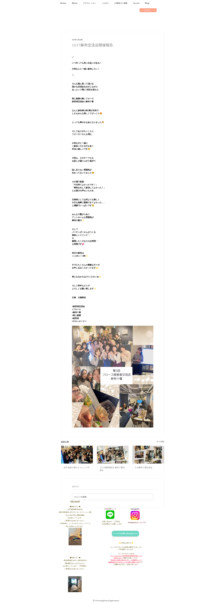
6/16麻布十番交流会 (143, 467)
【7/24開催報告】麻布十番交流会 (112, 468)
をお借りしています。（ (71, 566)
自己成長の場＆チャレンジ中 (76, 467)
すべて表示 (160, 441)
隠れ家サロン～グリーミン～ (75, 563)
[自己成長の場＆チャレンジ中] (77, 455)
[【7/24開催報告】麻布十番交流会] (113, 455)
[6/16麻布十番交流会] (148, 455)
